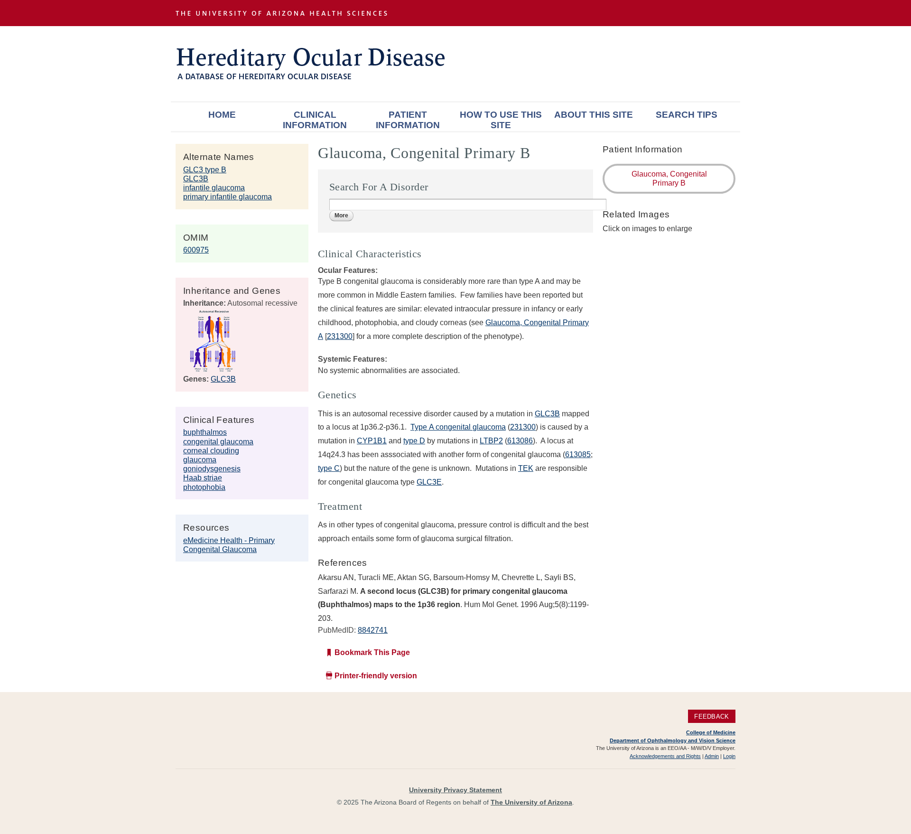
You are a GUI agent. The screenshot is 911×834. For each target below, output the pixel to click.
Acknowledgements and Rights (665, 756)
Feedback (711, 716)
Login (729, 756)
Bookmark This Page (372, 652)
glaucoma (199, 460)
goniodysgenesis (212, 469)
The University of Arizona (531, 802)
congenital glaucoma (218, 442)
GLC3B (195, 179)
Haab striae (202, 478)
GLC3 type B (204, 170)
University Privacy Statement (455, 790)
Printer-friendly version (376, 676)
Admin (712, 756)
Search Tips (686, 115)
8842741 (373, 630)
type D (414, 441)
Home (222, 115)
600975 (196, 250)
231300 (340, 336)
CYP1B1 (372, 441)
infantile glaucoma (214, 188)
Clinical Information (315, 120)
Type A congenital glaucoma (458, 427)
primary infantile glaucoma (227, 197)
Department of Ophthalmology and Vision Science (672, 740)
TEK (525, 468)
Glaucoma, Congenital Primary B (669, 178)
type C (329, 468)
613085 (578, 454)
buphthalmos (205, 432)
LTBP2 (491, 441)
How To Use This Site (501, 120)
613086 (520, 441)
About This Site (593, 115)
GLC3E (429, 482)
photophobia (204, 487)
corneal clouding (211, 451)
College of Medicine (710, 732)
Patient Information (408, 120)
